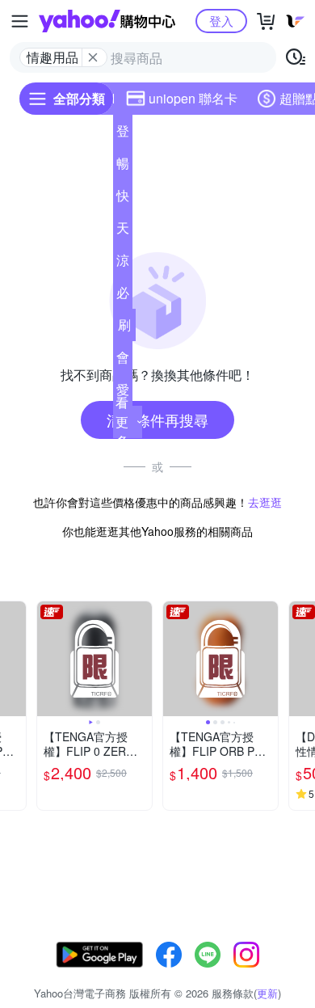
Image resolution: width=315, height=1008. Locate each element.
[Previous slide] (47, 659)
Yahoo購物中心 (107, 21)
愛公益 (122, 393)
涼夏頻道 (122, 263)
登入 (221, 20)
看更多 (122, 421)
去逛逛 (265, 502)
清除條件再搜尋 (157, 419)
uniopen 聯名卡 (193, 98)
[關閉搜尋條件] (93, 57)
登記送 (122, 134)
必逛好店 (122, 296)
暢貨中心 (122, 166)
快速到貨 (122, 199)
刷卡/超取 (124, 328)
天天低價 (122, 231)
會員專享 (122, 360)
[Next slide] (15, 659)
